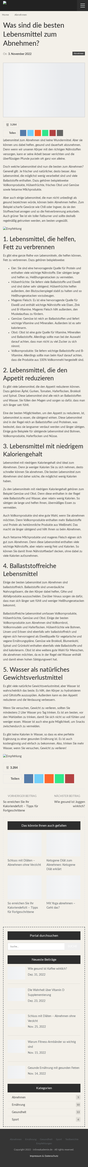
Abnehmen (79, 53)
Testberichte (71, 1139)
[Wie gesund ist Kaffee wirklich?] (16, 973)
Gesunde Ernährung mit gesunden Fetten (53, 1068)
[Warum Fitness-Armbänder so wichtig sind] (16, 1046)
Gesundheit (19, 1112)
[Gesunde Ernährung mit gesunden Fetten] (16, 1072)
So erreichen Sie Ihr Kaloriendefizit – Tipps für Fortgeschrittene (20, 806)
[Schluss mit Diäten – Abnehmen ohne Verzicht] (25, 844)
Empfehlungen (44, 1143)
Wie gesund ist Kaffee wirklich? (47, 968)
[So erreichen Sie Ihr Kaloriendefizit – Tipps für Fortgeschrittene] (25, 887)
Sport (15, 1119)
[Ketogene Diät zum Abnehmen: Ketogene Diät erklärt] (63, 844)
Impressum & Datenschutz (44, 1156)
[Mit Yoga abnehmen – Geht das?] (63, 887)
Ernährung (18, 1104)
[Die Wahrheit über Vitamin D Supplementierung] (16, 994)
